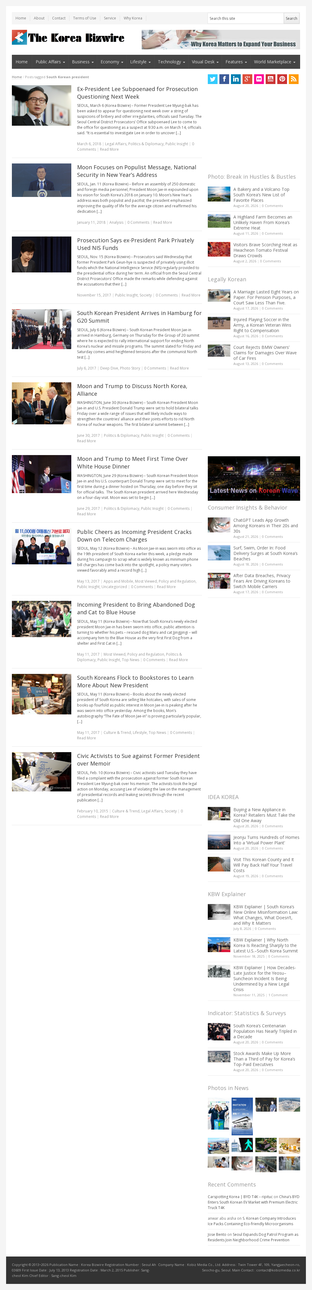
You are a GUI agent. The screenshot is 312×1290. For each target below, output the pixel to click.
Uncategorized (114, 586)
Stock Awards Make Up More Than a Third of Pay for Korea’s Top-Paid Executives (264, 1058)
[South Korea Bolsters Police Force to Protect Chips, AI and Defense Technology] (289, 1163)
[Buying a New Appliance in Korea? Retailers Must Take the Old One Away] (219, 813)
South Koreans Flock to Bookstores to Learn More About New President (135, 681)
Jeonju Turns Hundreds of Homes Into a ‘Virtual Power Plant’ (266, 840)
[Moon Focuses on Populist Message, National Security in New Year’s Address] (42, 180)
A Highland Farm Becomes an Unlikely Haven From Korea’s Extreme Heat (262, 222)
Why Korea (133, 18)
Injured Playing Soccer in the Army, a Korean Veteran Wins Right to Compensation (262, 325)
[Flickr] (259, 79)
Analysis (116, 222)
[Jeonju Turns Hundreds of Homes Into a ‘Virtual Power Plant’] (219, 842)
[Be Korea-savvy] (69, 37)
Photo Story (130, 368)
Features (234, 62)
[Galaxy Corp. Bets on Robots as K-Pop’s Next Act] (266, 1145)
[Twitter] (213, 79)
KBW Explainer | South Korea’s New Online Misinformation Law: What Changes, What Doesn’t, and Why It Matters (265, 915)
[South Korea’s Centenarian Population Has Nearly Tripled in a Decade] (219, 1031)
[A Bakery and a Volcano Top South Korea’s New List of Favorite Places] (219, 194)
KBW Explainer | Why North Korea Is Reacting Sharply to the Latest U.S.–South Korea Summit (265, 945)
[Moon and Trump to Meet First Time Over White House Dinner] (42, 474)
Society (146, 295)
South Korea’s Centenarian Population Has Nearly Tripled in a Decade (265, 1031)
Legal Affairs (115, 143)
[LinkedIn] (236, 79)
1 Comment (278, 995)
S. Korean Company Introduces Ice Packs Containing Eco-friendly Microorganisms (252, 1221)
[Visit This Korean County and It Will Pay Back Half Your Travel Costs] (219, 864)
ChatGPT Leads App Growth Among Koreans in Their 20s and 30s (265, 525)
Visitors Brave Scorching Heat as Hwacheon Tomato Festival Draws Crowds (265, 250)
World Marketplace (272, 62)
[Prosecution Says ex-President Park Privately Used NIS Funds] (42, 255)
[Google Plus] (247, 79)
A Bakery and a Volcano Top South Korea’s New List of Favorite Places (261, 194)
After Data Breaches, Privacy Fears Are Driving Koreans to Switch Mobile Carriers (261, 581)
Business (81, 62)
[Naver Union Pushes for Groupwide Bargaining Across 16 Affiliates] (266, 1164)
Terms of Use (84, 18)
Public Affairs (48, 62)
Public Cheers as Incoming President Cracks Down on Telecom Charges (134, 535)
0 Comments (272, 205)
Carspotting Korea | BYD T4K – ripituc (240, 1196)
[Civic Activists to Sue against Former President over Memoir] (42, 771)
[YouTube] (270, 79)
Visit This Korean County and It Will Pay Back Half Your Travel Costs (263, 865)
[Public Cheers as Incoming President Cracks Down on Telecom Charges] (42, 546)
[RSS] (294, 79)
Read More (109, 149)
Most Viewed (146, 581)
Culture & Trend (117, 732)
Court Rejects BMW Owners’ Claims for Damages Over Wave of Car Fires (265, 352)
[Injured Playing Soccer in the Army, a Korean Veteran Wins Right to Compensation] (219, 323)
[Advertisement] (253, 130)
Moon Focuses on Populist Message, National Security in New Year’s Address (136, 170)
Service (110, 18)
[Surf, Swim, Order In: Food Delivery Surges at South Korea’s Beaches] (219, 552)
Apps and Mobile (118, 581)
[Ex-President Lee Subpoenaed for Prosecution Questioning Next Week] (42, 105)
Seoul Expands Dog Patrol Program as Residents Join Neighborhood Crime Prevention (253, 1237)
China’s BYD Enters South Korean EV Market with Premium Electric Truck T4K (254, 1202)
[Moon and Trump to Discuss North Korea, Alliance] (42, 403)
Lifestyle (138, 62)
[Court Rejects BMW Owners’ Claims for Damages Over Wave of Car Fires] (219, 351)
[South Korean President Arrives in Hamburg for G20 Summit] (42, 329)
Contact (59, 18)
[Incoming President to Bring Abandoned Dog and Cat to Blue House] (42, 619)
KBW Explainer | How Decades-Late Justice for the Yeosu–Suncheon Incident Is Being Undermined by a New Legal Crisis (264, 978)
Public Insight (176, 143)
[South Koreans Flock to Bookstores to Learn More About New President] (42, 694)
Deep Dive (109, 368)
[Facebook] (224, 79)
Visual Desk (203, 62)
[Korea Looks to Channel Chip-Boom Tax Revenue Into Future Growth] (289, 1105)
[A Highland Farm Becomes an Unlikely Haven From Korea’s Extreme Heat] (219, 221)
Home (21, 18)
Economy (110, 62)
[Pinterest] (282, 79)
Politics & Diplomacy (146, 143)
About (39, 18)
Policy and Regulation (177, 581)
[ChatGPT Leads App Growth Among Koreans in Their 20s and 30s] (219, 524)
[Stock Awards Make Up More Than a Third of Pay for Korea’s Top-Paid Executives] (219, 1057)
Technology (169, 62)
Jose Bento (217, 1234)
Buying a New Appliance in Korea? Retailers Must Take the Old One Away (264, 815)
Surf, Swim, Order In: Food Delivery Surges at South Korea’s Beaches (265, 553)
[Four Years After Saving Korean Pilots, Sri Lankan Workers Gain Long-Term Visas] (218, 1146)
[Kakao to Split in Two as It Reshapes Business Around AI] (266, 1105)
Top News (130, 659)
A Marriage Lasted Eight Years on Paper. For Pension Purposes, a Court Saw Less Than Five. (266, 297)
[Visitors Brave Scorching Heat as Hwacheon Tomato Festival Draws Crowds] (219, 249)
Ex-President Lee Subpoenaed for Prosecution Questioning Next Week (137, 92)
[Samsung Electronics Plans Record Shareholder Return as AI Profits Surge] (242, 1145)
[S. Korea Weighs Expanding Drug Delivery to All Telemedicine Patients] (218, 1162)
